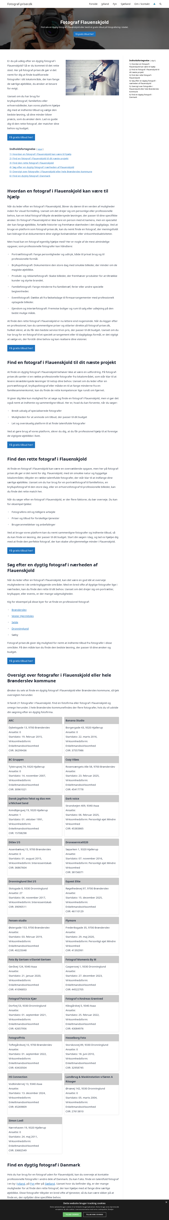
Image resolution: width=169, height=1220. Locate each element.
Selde (15, 622)
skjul (40, 149)
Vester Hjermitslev (23, 616)
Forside (93, 4)
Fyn (115, 4)
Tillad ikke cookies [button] (94, 1214)
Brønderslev (19, 609)
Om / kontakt (142, 4)
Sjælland (125, 4)
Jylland (105, 4)
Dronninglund (20, 628)
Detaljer (111, 1209)
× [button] (166, 1202)
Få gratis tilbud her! (84, 34)
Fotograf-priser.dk (19, 4)
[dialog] (84, 1210)
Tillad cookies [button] (72, 1214)
